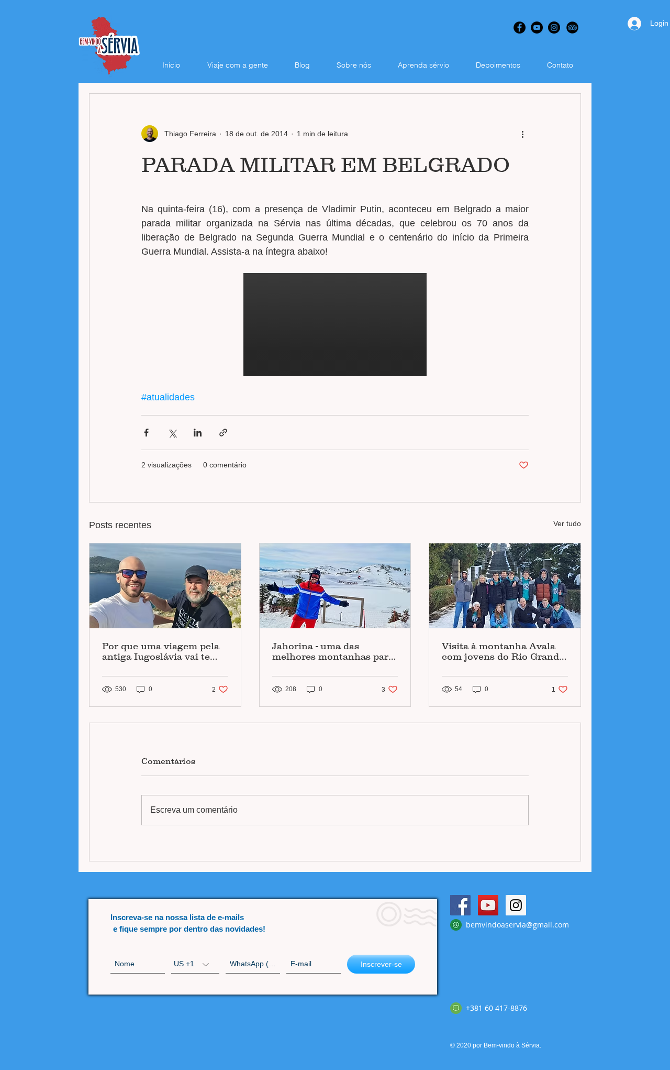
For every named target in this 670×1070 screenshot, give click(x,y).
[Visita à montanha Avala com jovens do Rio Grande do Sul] (504, 585)
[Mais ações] (522, 133)
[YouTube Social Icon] (488, 905)
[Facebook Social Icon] (460, 905)
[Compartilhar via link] (223, 433)
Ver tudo (567, 523)
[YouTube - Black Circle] (537, 27)
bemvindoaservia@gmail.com (517, 925)
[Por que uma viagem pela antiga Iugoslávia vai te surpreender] (165, 585)
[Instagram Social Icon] (516, 905)
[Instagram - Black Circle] (554, 27)
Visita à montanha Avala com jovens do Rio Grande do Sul (503, 651)
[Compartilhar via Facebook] (146, 433)
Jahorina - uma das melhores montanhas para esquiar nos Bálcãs (333, 651)
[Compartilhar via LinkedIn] (198, 433)
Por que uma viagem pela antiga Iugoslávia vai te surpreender (160, 651)
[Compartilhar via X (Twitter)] (172, 433)
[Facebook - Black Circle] (519, 27)
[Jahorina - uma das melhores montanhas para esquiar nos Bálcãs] (335, 585)
